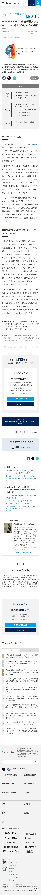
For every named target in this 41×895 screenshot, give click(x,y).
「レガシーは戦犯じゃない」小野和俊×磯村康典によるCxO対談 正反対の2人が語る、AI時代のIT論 (22, 680)
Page (7, 110)
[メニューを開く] (3, 3)
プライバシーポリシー (15, 877)
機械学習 (17, 37)
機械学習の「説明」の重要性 (25, 122)
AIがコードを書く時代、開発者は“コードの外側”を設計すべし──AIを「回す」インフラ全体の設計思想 (22, 707)
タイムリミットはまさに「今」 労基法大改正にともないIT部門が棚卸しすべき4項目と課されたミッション (22, 689)
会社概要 (11, 871)
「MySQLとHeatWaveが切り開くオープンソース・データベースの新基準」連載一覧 (21, 472)
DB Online (28, 783)
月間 (29, 650)
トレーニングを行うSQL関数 (26, 109)
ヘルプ (11, 859)
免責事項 (11, 868)
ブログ (4, 821)
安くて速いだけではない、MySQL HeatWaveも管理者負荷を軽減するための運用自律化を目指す (21, 478)
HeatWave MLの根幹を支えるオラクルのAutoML (26, 97)
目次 (20, 86)
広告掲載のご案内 (30, 775)
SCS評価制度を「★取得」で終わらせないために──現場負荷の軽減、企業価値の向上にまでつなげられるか (21, 663)
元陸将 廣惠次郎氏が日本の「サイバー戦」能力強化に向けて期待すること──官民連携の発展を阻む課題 (21, 672)
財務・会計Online (9, 792)
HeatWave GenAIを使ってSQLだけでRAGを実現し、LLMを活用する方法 (21, 507)
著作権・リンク (13, 862)
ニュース (27, 792)
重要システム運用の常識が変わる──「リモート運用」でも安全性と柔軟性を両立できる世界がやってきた (21, 715)
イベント (27, 804)
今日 (11, 650)
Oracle (4, 37)
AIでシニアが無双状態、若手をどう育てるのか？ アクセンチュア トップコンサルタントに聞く (21, 723)
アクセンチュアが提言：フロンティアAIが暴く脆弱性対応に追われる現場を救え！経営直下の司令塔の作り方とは (21, 698)
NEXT (34, 432)
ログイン (21, 404)
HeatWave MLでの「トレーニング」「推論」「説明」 (26, 105)
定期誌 (26, 813)
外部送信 (11, 880)
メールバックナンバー (21, 393)
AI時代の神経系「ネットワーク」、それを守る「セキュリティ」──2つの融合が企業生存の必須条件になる (21, 731)
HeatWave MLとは (22, 93)
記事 (3, 804)
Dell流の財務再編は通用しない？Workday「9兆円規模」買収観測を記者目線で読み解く (21, 656)
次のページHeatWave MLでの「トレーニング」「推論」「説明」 (20, 421)
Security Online (8, 783)
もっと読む (8, 510)
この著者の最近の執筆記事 (22, 552)
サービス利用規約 (14, 874)
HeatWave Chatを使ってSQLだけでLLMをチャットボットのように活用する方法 (20, 502)
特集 (3, 813)
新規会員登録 (21, 399)
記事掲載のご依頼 (11, 775)
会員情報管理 (12, 865)
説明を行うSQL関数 (23, 116)
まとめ (18, 125)
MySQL (10, 37)
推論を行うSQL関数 (23, 113)
